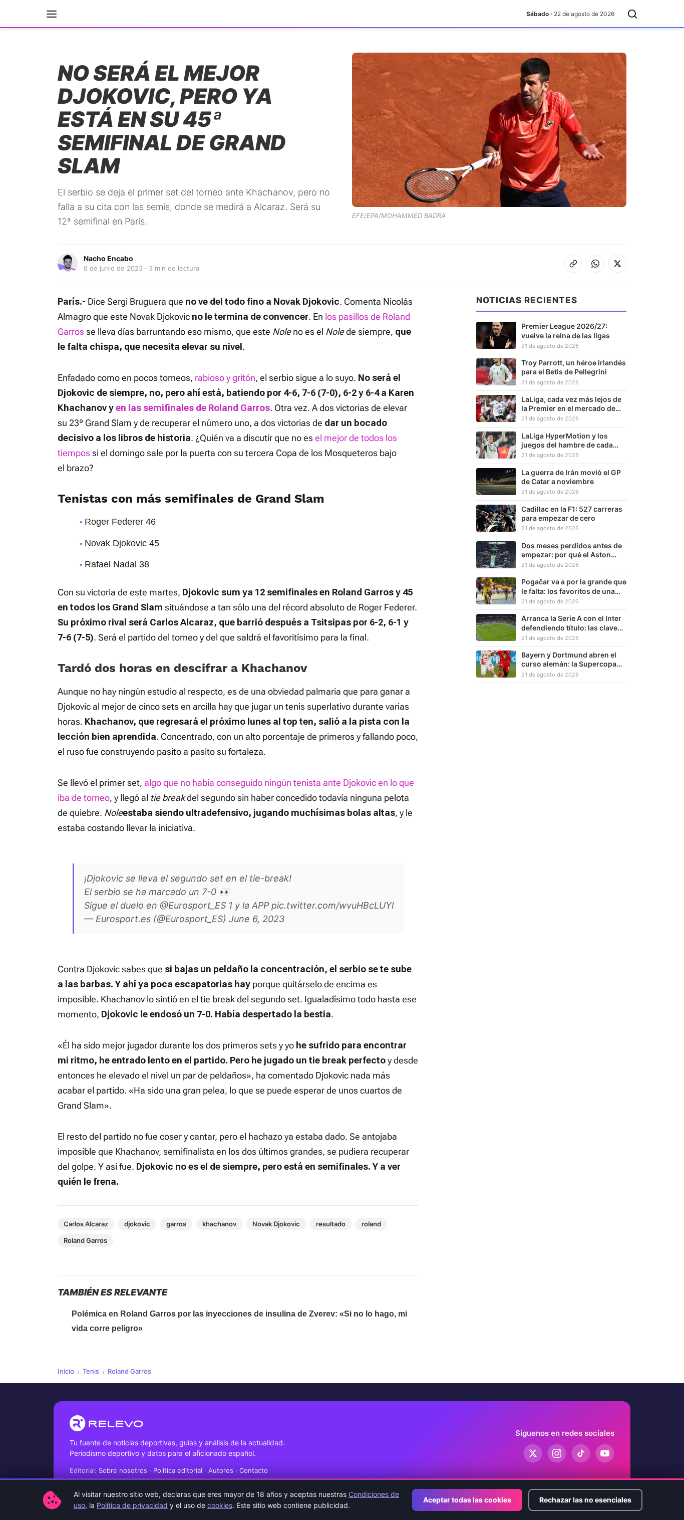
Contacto (253, 1470)
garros (176, 1224)
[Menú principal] (52, 14)
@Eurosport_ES (193, 905)
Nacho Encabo (108, 258)
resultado (331, 1224)
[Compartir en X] (617, 264)
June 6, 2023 (256, 919)
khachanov (219, 1224)
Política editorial (177, 1470)
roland (371, 1224)
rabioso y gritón (225, 377)
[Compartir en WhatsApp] (595, 264)
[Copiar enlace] (573, 264)
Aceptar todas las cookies (467, 1499)
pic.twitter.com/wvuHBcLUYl (332, 905)
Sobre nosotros (123, 1470)
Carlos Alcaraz (86, 1224)
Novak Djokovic (276, 1224)
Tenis (91, 1371)
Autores (220, 1470)
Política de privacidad (132, 1505)
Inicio (66, 1371)
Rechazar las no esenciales (585, 1499)
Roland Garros (85, 1240)
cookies (219, 1505)
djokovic (137, 1224)
